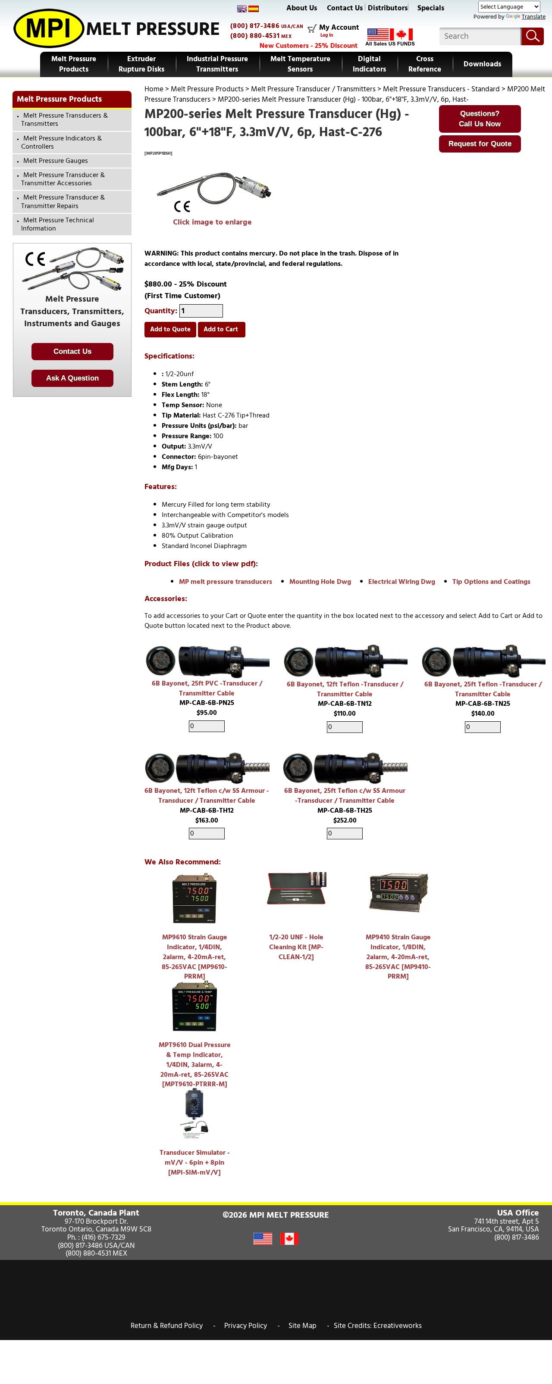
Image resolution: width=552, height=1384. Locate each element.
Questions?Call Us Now (480, 118)
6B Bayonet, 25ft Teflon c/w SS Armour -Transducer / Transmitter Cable (344, 795)
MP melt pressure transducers (225, 581)
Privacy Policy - (252, 1326)
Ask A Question (72, 378)
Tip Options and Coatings (491, 581)
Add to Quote (170, 329)
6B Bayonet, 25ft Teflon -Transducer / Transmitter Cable (483, 689)
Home (153, 89)
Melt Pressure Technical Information (57, 224)
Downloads (482, 64)
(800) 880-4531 (254, 35)
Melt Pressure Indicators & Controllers (61, 142)
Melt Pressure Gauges (55, 160)
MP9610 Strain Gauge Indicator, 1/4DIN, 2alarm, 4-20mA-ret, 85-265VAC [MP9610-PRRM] (194, 957)
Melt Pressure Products (73, 64)
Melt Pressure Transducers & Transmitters (64, 119)
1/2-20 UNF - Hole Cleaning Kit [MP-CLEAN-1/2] (296, 947)
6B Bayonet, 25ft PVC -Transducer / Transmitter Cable (207, 688)
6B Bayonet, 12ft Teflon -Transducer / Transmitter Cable (345, 689)
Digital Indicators (369, 64)
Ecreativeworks (397, 1326)
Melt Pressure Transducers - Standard (441, 89)
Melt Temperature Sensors (300, 64)
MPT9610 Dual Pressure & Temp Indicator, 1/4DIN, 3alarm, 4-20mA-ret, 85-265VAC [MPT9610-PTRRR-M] (195, 1064)
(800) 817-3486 (254, 25)
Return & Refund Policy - (173, 1326)
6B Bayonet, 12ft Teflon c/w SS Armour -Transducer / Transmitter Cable (206, 795)
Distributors (388, 8)
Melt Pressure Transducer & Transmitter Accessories (63, 179)
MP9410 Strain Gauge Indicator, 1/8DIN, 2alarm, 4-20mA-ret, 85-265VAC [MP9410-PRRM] (398, 957)
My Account (339, 28)
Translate (534, 17)
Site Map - (309, 1326)
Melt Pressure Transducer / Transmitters (313, 89)
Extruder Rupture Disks (141, 64)
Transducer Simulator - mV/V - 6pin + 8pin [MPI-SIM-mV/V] (195, 1162)
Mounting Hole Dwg (320, 581)
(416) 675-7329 (103, 1237)
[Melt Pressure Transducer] (212, 193)
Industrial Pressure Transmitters (217, 64)
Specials (430, 8)
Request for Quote (479, 144)
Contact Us (345, 8)
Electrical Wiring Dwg (401, 581)
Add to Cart (222, 329)
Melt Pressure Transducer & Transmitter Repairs (63, 201)
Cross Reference (424, 64)
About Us (301, 8)
